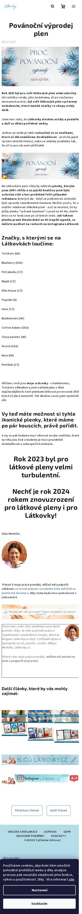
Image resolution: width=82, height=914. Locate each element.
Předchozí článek (27, 810)
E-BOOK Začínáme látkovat (43, 840)
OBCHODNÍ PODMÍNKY (30, 836)
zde (71, 879)
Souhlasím (39, 903)
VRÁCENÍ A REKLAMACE (22, 832)
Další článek (58, 810)
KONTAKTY (58, 836)
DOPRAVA (50, 832)
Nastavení (39, 890)
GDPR (67, 832)
